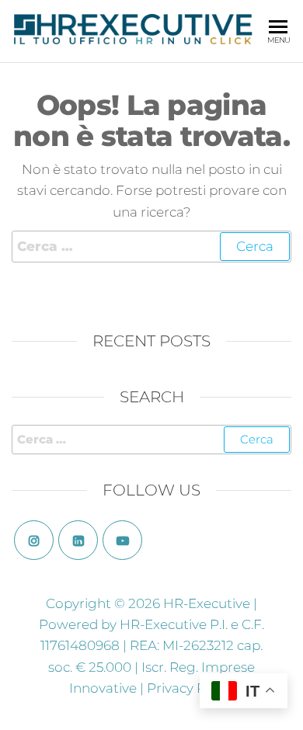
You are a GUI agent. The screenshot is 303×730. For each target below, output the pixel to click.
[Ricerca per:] (151, 246)
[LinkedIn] (78, 540)
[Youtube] (122, 540)
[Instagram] (34, 540)
